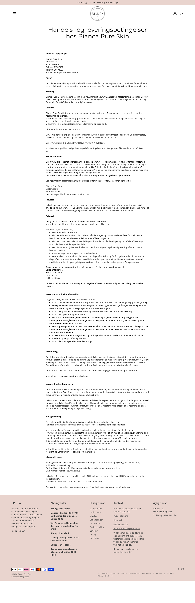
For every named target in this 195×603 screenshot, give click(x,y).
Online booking (97, 527)
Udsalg (93, 534)
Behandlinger (96, 519)
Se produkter (96, 508)
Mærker (93, 516)
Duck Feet (94, 538)
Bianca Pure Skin (24, 574)
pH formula (95, 512)
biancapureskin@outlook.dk (126, 528)
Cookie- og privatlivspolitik (165, 515)
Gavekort (94, 530)
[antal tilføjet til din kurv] (181, 13)
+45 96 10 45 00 (120, 524)
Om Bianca (95, 523)
